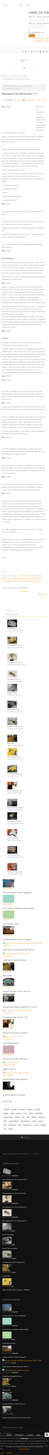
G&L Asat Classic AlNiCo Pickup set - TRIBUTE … (16, 1290)
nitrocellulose (25, 1121)
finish (12, 1113)
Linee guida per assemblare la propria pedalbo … (19, 908)
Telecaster (12, 1125)
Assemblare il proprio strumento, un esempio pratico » (22, 581)
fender (6, 1113)
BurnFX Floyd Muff (12, 692)
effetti (6, 920)
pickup (40, 1121)
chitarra (29, 1109)
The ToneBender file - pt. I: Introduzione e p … (15, 1221)
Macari (34, 1117)
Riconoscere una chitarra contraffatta (15, 1033)
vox (5, 1129)
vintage (43, 1125)
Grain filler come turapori (13, 855)
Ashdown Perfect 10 (9, 1069)
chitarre (7, 972)
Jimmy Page (8, 1117)
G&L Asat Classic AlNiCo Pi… (14, 757)
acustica (22, 1109)
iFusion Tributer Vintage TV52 (14, 774)
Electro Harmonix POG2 (11, 924)
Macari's (42, 1117)
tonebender (27, 1125)
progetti (7, 946)
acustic (14, 1109)
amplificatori (9, 1065)
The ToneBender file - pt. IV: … (15, 628)
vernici (36, 1125)
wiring (10, 1129)
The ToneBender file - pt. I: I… (14, 679)
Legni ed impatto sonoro (11, 1043)
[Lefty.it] (24, 60)
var (4, 1003)
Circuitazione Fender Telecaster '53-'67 (15, 1017)
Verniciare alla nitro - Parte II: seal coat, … (17, 991)
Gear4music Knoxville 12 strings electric (13, 1262)
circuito (37, 1109)
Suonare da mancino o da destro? (14, 1095)
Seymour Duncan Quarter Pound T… (15, 807)
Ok (2, 1453)
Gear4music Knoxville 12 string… (15, 726)
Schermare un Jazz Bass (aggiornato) (15, 1059)
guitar (31, 1113)
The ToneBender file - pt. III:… (14, 645)
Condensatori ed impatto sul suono (14, 960)
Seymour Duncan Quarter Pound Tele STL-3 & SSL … (21, 1007)
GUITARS (38, 1113)
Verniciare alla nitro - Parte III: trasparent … (18, 939)
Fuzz (25, 1113)
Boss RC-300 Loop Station (13, 709)
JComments (24, 591)
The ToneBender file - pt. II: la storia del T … (15, 1207)
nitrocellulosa (13, 1121)
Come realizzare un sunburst (14, 821)
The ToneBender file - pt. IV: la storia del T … (15, 1179)
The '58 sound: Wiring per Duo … (15, 872)
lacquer (17, 1117)
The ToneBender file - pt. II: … (14, 662)
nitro (5, 1121)
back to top (42, 594)
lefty (13, 76)
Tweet (4, 572)
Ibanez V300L (10, 743)
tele (5, 1125)
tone (19, 1125)
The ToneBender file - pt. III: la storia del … (15, 1193)
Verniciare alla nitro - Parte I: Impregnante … (18, 892)
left (23, 1117)
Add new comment (12, 89)
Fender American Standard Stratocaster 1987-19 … (19, 950)
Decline (9, 1453)
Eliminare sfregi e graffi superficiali (15, 1079)
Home (6, 76)
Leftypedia (23, 76)
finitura (18, 1113)
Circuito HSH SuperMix (13, 838)
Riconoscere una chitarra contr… (15, 790)
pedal (34, 1121)
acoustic (7, 1109)
